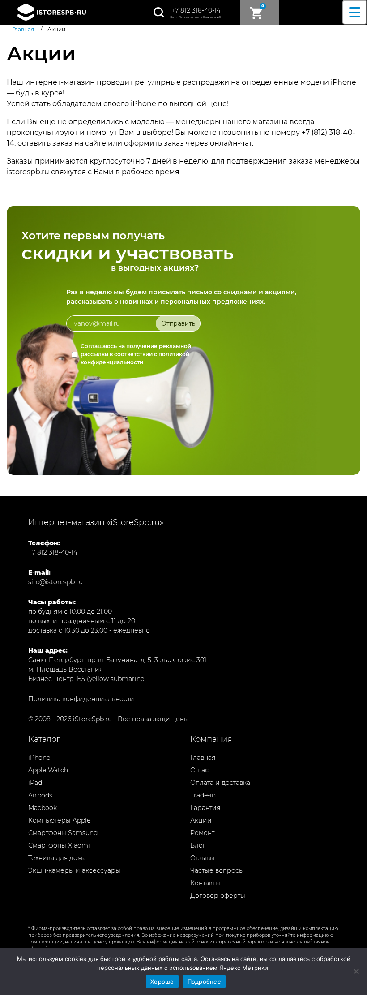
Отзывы (202, 858)
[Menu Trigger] (354, 12)
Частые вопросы (217, 870)
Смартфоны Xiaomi (59, 845)
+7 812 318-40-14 (196, 10)
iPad (35, 783)
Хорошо (162, 981)
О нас (199, 770)
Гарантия (205, 808)
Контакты (205, 883)
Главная (202, 758)
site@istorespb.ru (55, 582)
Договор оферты (217, 896)
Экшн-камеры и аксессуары (74, 870)
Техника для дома (57, 858)
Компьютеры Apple (59, 820)
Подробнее (204, 981)
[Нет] (355, 971)
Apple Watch (48, 770)
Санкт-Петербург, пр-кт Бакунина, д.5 (195, 17)
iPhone (39, 758)
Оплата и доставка (220, 783)
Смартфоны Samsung (63, 833)
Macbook (42, 808)
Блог (198, 845)
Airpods (40, 795)
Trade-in (203, 795)
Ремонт (202, 833)
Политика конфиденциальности (81, 699)
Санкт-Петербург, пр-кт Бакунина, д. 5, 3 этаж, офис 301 (117, 660)
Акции (201, 820)
